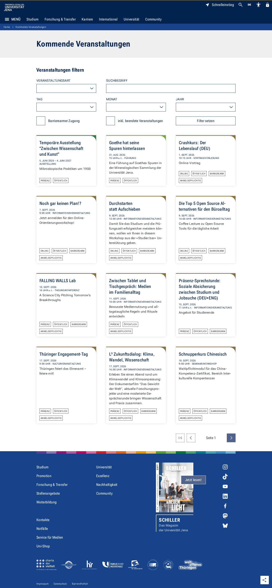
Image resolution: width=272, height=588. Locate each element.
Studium (32, 19)
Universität (131, 19)
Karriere (87, 19)
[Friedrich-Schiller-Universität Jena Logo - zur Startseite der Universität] (14, 7)
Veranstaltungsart (53, 80)
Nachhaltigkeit (106, 484)
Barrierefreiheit (80, 583)
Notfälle (42, 528)
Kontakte (43, 520)
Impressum (42, 583)
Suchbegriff (117, 80)
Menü (16, 19)
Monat (111, 99)
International (108, 19)
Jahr (180, 99)
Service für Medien (49, 537)
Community (153, 19)
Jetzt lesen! (193, 480)
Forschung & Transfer (60, 19)
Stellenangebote (48, 493)
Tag (39, 99)
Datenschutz (60, 583)
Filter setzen (205, 121)
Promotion (43, 476)
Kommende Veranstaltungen (31, 26)
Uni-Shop (43, 546)
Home (7, 26)
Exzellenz (102, 476)
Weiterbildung (46, 502)
